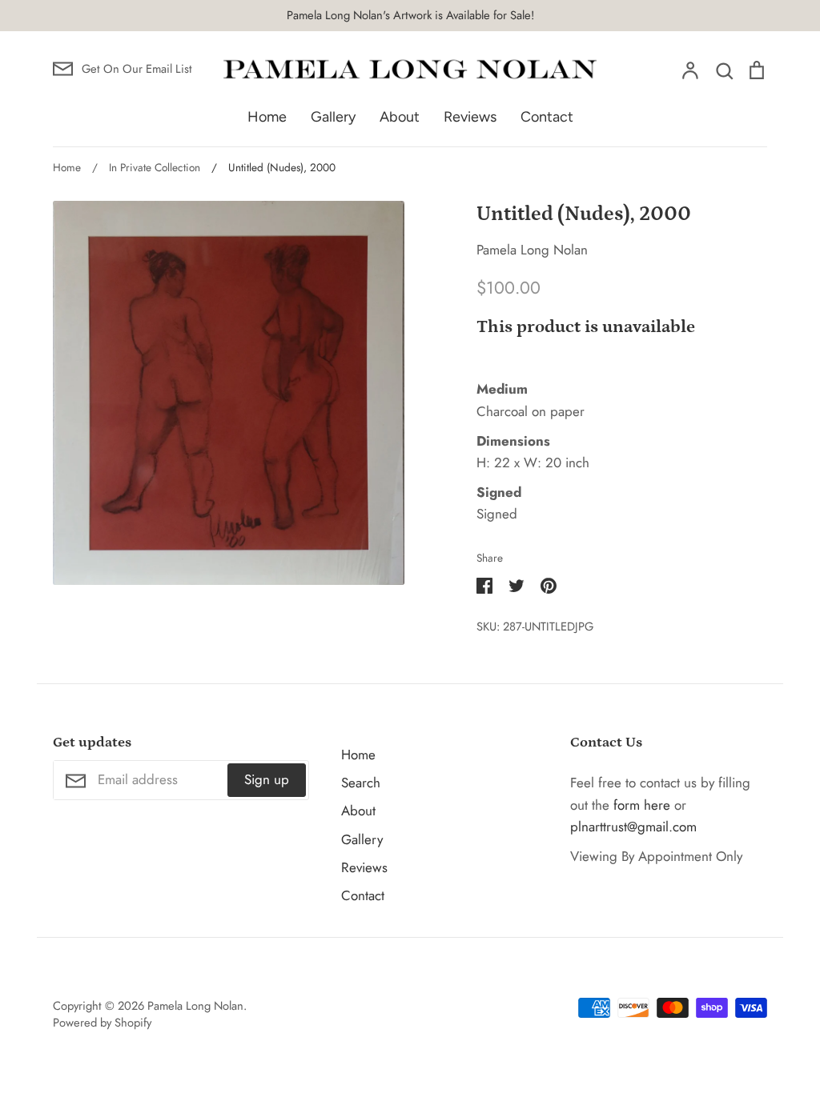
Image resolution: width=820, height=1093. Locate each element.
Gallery (333, 117)
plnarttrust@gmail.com (633, 826)
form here (641, 805)
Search (360, 782)
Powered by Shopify (102, 1022)
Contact (547, 117)
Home (267, 117)
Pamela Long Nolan (532, 249)
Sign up (266, 779)
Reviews (470, 117)
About (400, 117)
